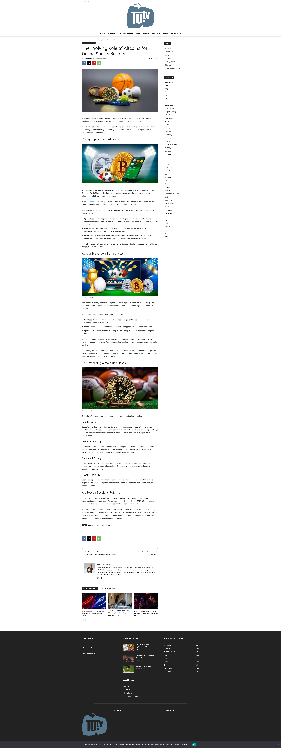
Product (168, 187)
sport (109, 525)
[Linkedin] (103, 578)
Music (167, 174)
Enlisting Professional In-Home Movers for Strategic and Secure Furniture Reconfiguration (99, 553)
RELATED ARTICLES (90, 588)
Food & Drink (169, 131)
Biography (112, 34)
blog (166, 89)
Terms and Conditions (173, 68)
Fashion (168, 125)
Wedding (168, 236)
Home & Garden (126, 34)
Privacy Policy (170, 62)
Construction (169, 108)
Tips (138, 34)
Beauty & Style (170, 82)
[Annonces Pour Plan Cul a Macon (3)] (128, 658)
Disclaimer (169, 58)
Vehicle (167, 227)
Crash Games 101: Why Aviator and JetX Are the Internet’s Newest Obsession (93, 613)
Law (166, 158)
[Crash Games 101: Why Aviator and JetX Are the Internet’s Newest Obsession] (94, 601)
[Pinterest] (94, 63)
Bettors (97, 525)
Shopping (168, 200)
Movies (167, 171)
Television (168, 213)
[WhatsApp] (99, 63)
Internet (168, 151)
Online (104, 525)
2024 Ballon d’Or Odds (143, 666)
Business (168, 92)
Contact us (176, 34)
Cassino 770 (94, 202)
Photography (169, 184)
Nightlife (168, 177)
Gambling (156, 34)
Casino (146, 34)
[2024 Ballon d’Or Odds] (128, 669)
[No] (278, 745)
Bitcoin (137, 219)
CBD (166, 102)
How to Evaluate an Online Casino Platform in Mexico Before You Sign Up (146, 613)
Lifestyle (168, 164)
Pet (166, 181)
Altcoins (90, 525)
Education (168, 115)
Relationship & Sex (172, 194)
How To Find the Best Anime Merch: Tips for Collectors (142, 553)
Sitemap (168, 65)
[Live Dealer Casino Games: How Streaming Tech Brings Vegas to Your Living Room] (120, 601)
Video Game (169, 230)
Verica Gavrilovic (89, 58)
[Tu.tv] (140, 17)
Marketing (168, 167)
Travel (167, 223)
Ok (194, 744)
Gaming (168, 138)
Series (167, 197)
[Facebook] (84, 63)
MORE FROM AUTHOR (107, 588)
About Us (168, 48)
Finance (168, 128)
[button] (196, 34)
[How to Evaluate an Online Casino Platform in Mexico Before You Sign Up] (146, 601)
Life (166, 161)
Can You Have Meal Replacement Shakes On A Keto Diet (146, 647)
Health (167, 141)
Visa (166, 233)
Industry (168, 148)
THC (166, 217)
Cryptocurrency (92, 43)
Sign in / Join (85, 1)
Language (168, 154)
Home (102, 34)
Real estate (169, 190)
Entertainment (170, 118)
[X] (89, 63)
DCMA (167, 55)
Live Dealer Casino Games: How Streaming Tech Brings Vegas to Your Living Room (118, 613)
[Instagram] (99, 578)
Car (166, 95)
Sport (165, 34)
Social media (169, 204)
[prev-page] (83, 620)
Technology (169, 210)
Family (167, 121)
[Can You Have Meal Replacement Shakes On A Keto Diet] (128, 647)
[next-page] (86, 620)
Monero (107, 463)
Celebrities (169, 105)
